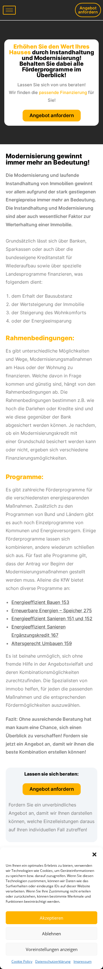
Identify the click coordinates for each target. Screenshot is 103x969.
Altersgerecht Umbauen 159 (41, 643)
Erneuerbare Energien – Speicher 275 (51, 610)
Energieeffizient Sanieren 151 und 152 (51, 618)
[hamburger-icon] (9, 10)
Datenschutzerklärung (53, 961)
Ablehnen (51, 933)
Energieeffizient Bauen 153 (40, 602)
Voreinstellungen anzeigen (52, 949)
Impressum (83, 961)
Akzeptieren (51, 918)
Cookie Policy (21, 961)
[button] (94, 854)
